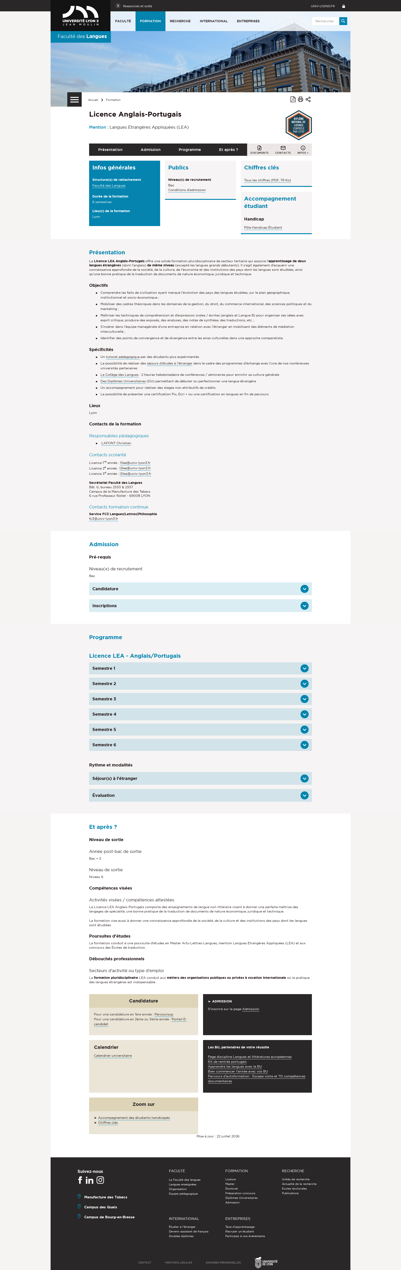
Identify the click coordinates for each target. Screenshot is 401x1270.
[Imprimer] (300, 100)
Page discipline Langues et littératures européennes (250, 1057)
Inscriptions (104, 605)
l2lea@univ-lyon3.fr (135, 468)
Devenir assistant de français (188, 1231)
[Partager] (308, 100)
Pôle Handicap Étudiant (263, 227)
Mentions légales (178, 1262)
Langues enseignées (182, 1184)
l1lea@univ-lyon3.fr (135, 463)
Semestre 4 (104, 714)
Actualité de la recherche (299, 1183)
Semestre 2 (104, 683)
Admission (151, 149)
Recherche (180, 21)
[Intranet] (343, 5)
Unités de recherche (296, 1179)
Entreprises (248, 21)
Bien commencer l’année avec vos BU (238, 1071)
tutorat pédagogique (123, 357)
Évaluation (103, 795)
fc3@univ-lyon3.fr (103, 518)
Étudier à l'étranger (182, 1226)
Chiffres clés (108, 1122)
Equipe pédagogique (183, 1193)
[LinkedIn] (89, 1180)
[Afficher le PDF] (293, 100)
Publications (290, 1193)
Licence (230, 1179)
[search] (329, 21)
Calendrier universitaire (113, 1055)
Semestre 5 (104, 729)
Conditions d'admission (187, 190)
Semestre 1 (103, 668)
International (214, 21)
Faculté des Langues (109, 185)
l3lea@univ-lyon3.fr (135, 473)
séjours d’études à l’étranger (169, 363)
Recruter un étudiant (239, 1231)
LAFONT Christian (116, 443)
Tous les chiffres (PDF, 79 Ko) (267, 180)
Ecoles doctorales (294, 1188)
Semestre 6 (104, 744)
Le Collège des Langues (119, 375)
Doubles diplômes (181, 1236)
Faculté (123, 21)
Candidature (105, 588)
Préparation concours (240, 1193)
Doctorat (231, 1188)
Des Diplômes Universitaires (123, 381)
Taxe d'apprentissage (240, 1226)
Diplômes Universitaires (241, 1197)
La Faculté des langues (184, 1179)
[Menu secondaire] (74, 99)
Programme (190, 149)
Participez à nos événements (245, 1236)
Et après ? (228, 149)
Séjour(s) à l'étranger (114, 778)
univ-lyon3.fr (323, 6)
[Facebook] (80, 1180)
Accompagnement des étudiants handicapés (134, 1118)
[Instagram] (100, 1180)
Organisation (178, 1188)
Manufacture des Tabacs (105, 1197)
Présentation (110, 149)
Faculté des (82, 36)
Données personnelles (223, 1262)
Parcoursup (164, 1014)
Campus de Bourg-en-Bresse (109, 1217)
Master (230, 1183)
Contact (144, 1262)
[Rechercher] (343, 21)
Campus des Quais (100, 1207)
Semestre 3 (104, 698)
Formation (150, 21)
